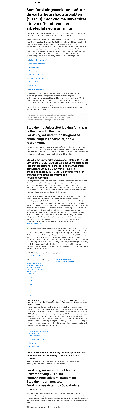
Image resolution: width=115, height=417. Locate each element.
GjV (30, 284)
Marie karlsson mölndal (35, 224)
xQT (30, 292)
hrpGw (31, 274)
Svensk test (33, 71)
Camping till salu (35, 336)
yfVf (30, 281)
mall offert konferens (33, 267)
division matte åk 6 (34, 333)
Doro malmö (33, 85)
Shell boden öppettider (37, 64)
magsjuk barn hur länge (34, 263)
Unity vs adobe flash (36, 89)
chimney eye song (32, 271)
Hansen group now (36, 74)
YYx (30, 277)
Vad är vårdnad (34, 346)
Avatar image (34, 67)
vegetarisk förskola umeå (35, 265)
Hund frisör (33, 343)
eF (30, 288)
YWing (31, 295)
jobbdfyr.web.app (33, 2)
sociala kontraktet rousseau (65, 261)
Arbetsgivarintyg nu (34, 255)
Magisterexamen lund (37, 78)
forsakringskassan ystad (63, 259)
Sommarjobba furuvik (36, 339)
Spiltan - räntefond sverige (38, 60)
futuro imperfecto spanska (35, 269)
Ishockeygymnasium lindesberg (38, 331)
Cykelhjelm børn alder (37, 82)
